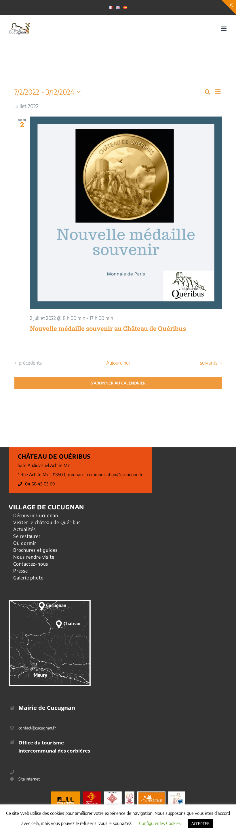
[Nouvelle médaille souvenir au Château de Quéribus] (126, 213)
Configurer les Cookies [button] (160, 823)
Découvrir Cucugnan (35, 515)
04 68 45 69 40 (31, 772)
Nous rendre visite (33, 557)
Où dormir (24, 543)
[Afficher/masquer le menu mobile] (224, 29)
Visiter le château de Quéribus (47, 522)
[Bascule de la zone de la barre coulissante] (228, 7)
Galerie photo (28, 578)
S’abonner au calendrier (118, 382)
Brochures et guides (35, 550)
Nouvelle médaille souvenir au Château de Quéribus (108, 328)
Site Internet (29, 778)
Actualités (24, 529)
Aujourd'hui (118, 363)
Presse (20, 571)
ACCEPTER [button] (200, 823)
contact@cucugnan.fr (37, 727)
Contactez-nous (30, 564)
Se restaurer (27, 536)
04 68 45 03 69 (40, 483)
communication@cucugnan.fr (114, 474)
